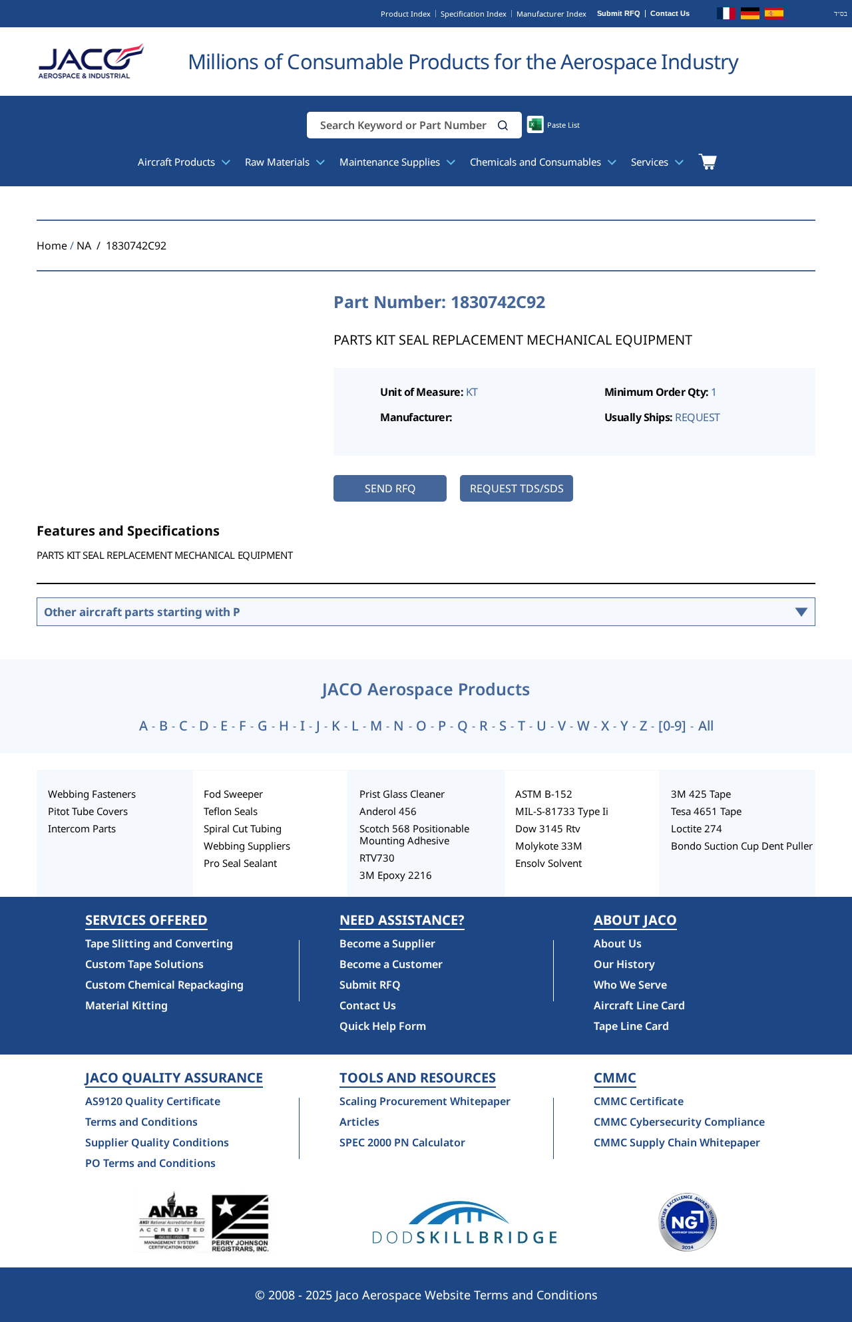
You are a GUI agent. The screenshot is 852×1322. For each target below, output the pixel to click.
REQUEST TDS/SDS (517, 488)
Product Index (406, 13)
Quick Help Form (382, 1026)
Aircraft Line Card (639, 1005)
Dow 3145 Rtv (547, 828)
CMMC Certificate (639, 1101)
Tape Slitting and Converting (159, 943)
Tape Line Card (631, 1026)
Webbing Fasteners (92, 793)
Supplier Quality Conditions (157, 1142)
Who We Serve (630, 984)
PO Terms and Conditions (150, 1163)
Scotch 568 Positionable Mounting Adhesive (414, 834)
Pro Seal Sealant (240, 863)
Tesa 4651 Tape (706, 811)
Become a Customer (391, 964)
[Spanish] (774, 15)
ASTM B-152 (543, 793)
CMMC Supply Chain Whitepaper (677, 1142)
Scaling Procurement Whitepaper (425, 1101)
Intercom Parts (82, 828)
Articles (359, 1121)
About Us (618, 943)
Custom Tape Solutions (144, 964)
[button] (503, 125)
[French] (726, 15)
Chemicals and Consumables (537, 161)
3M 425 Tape (701, 793)
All (706, 726)
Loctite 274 (696, 828)
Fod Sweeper (233, 793)
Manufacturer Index (551, 13)
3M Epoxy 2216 (395, 875)
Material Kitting (126, 1005)
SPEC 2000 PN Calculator (402, 1142)
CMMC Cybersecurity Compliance (679, 1121)
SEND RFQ (390, 488)
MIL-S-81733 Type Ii (561, 811)
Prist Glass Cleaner (402, 793)
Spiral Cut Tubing (243, 828)
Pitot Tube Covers (88, 811)
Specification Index (474, 13)
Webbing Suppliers (247, 845)
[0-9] (672, 726)
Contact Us (670, 13)
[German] (750, 15)
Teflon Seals (231, 811)
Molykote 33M (548, 845)
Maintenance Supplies (391, 161)
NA (84, 245)
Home (52, 245)
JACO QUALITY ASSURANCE (174, 1077)
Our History (624, 964)
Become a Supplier (387, 943)
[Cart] (707, 162)
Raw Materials (278, 161)
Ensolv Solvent (548, 863)
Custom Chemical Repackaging (164, 984)
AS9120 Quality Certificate (152, 1101)
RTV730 (377, 857)
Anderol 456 (388, 811)
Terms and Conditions (141, 1121)
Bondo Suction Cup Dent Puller (742, 845)
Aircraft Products (178, 161)
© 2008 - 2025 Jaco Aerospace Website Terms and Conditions (426, 1295)
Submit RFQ (618, 13)
